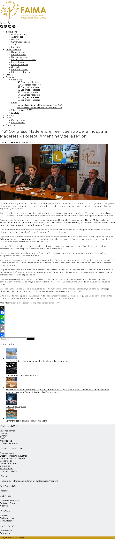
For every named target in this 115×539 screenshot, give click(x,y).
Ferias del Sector (8, 503)
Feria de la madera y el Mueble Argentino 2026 (39, 105)
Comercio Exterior (9, 463)
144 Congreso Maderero (28, 95)
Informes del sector (20, 72)
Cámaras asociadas (20, 42)
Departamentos (13, 49)
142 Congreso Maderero (28, 100)
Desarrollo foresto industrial (13, 456)
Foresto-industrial (19, 64)
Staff (13, 44)
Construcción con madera (23, 59)
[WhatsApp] (57, 317)
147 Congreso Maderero (28, 87)
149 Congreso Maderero (28, 82)
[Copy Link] (57, 326)
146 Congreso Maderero (28, 90)
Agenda (15, 112)
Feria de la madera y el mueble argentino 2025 (39, 107)
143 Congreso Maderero (28, 97)
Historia (15, 39)
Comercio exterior (20, 57)
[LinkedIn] (57, 321)
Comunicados (18, 120)
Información (6, 530)
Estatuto (15, 47)
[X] (57, 308)
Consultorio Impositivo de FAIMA (22, 375)
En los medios (18, 122)
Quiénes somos (19, 34)
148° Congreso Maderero (29, 85)
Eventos (10, 77)
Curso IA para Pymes (16, 406)
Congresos (16, 80)
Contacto (10, 125)
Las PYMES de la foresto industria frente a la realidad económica (37, 361)
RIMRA (9, 74)
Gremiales (16, 67)
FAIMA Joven (6, 468)
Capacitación (6, 461)
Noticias (9, 115)
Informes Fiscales (8, 471)
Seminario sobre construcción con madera (26, 421)
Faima (14, 142)
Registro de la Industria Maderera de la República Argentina (29, 481)
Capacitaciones (18, 54)
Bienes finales (18, 52)
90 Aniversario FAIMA (21, 110)
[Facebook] (57, 313)
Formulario (5, 533)
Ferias (14, 102)
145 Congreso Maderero (28, 92)
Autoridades (17, 37)
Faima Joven (17, 62)
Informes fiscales (19, 69)
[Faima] (23, 19)
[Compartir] (57, 335)
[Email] (57, 330)
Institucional (12, 32)
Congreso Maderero (10, 500)
